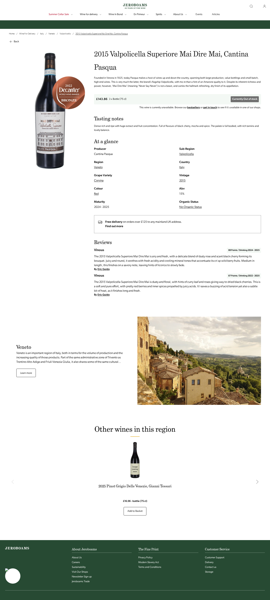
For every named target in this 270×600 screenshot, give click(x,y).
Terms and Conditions (149, 567)
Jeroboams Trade (81, 581)
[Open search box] (251, 6)
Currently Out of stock (244, 99)
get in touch (210, 107)
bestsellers (193, 107)
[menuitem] (61, 14)
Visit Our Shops (80, 572)
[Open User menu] (264, 6)
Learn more (26, 373)
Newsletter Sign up (82, 576)
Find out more (114, 226)
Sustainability (79, 567)
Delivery (209, 562)
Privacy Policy (145, 557)
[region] (135, 482)
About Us (77, 557)
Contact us (210, 567)
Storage (209, 572)
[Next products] (257, 482)
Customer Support (214, 557)
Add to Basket (135, 511)
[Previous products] (12, 482)
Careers (76, 562)
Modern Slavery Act (148, 562)
